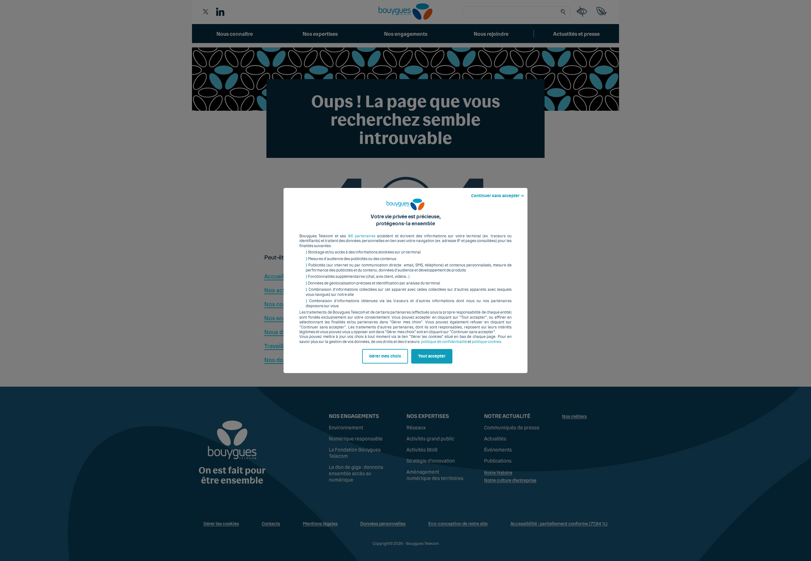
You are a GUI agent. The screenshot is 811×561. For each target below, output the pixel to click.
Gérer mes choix (385, 356)
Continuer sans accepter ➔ (497, 195)
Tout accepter (431, 356)
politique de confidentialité (444, 342)
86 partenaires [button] (361, 236)
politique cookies (486, 342)
